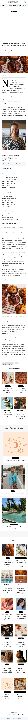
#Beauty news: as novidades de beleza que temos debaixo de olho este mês (21, 590)
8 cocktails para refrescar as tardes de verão (8, 390)
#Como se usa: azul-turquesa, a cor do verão (13, 494)
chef (16, 363)
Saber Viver (5, 75)
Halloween (16, 107)
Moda (14, 5)
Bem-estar (4, 5)
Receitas (19, 5)
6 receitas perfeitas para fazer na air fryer (7, 414)
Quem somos (14, 712)
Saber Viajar (14, 524)
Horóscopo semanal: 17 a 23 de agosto (16, 460)
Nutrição (21, 638)
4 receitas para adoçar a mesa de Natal (21, 390)
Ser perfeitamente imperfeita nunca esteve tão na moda (21, 616)
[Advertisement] (14, 27)
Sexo (7, 612)
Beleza (10, 5)
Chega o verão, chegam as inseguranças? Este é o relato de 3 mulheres (21, 670)
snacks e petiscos (7, 364)
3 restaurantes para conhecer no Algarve (20, 696)
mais (24, 5)
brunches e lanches (8, 363)
